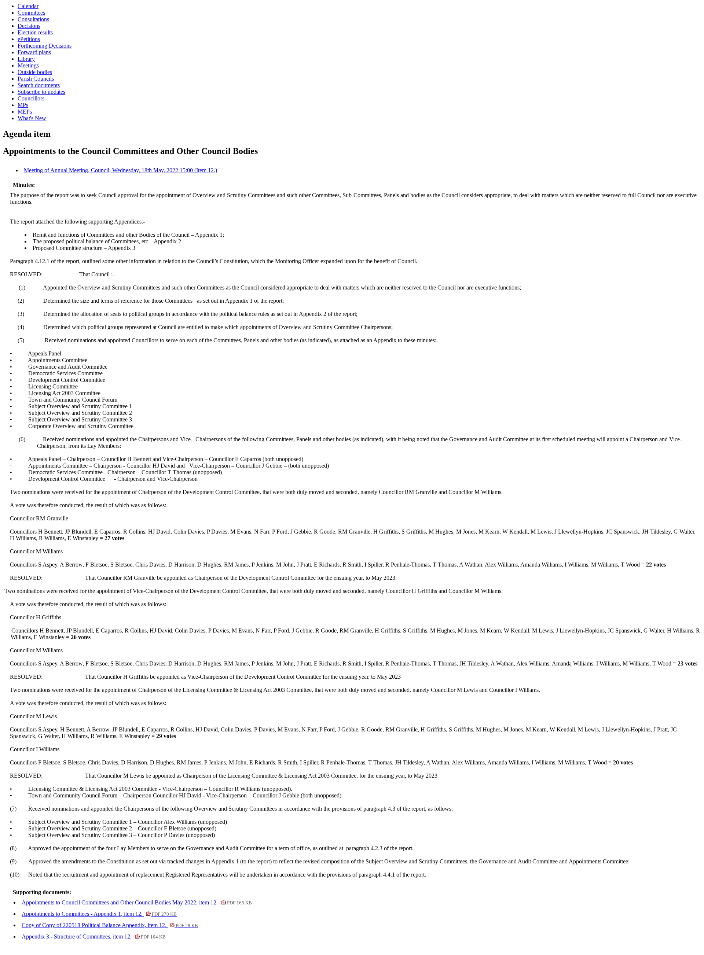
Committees (31, 13)
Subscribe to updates (41, 92)
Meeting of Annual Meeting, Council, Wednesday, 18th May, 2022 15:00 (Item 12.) (120, 170)
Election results (35, 32)
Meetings (28, 65)
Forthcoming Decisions (45, 46)
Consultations (33, 19)
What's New (32, 118)
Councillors (31, 98)
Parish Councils (36, 78)
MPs (23, 105)
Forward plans (34, 52)
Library (26, 59)
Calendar (28, 6)
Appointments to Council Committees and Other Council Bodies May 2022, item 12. (137, 902)
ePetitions (29, 39)
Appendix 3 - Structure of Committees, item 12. (94, 936)
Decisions (29, 26)
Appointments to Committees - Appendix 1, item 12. (99, 914)
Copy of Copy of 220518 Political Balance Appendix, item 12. (110, 925)
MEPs (25, 111)
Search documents (39, 85)
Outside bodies (35, 72)
